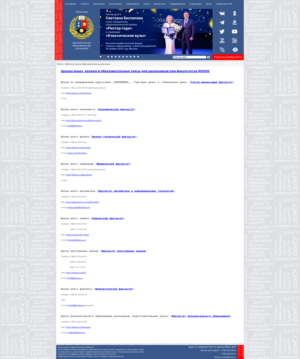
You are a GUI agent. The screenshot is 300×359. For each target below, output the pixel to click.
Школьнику (99, 3)
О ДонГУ (85, 3)
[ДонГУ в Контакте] (222, 13)
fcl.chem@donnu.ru (77, 240)
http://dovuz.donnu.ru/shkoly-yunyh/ (83, 120)
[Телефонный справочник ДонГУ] (222, 49)
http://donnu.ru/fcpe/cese (78, 327)
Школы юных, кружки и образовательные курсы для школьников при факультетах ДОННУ (135, 71)
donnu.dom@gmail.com (79, 207)
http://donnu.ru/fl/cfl (76, 272)
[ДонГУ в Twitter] (222, 31)
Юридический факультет (113, 163)
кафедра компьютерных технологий (100, 354)
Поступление (115, 3)
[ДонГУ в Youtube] (234, 31)
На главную (70, 3)
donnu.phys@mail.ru (77, 153)
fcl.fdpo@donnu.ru (76, 332)
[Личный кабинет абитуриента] (234, 40)
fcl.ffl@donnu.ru (75, 278)
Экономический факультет (116, 109)
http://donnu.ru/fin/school (78, 93)
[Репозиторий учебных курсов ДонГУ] (222, 40)
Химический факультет (107, 218)
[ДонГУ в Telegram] (222, 22)
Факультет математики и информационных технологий (135, 191)
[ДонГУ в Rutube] (234, 22)
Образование (132, 3)
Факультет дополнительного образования (201, 316)
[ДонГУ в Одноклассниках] (234, 13)
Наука (147, 3)
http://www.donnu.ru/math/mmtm (82, 202)
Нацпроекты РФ (224, 3)
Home (59, 64)
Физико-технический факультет (114, 136)
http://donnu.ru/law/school (79, 174)
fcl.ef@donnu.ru (75, 125)
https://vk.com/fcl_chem (77, 234)
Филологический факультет (114, 288)
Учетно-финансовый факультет (212, 82)
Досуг (209, 3)
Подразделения (177, 3)
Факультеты (160, 3)
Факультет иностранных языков (123, 251)
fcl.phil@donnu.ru (76, 305)
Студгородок (195, 3)
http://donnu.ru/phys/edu (78, 147)
